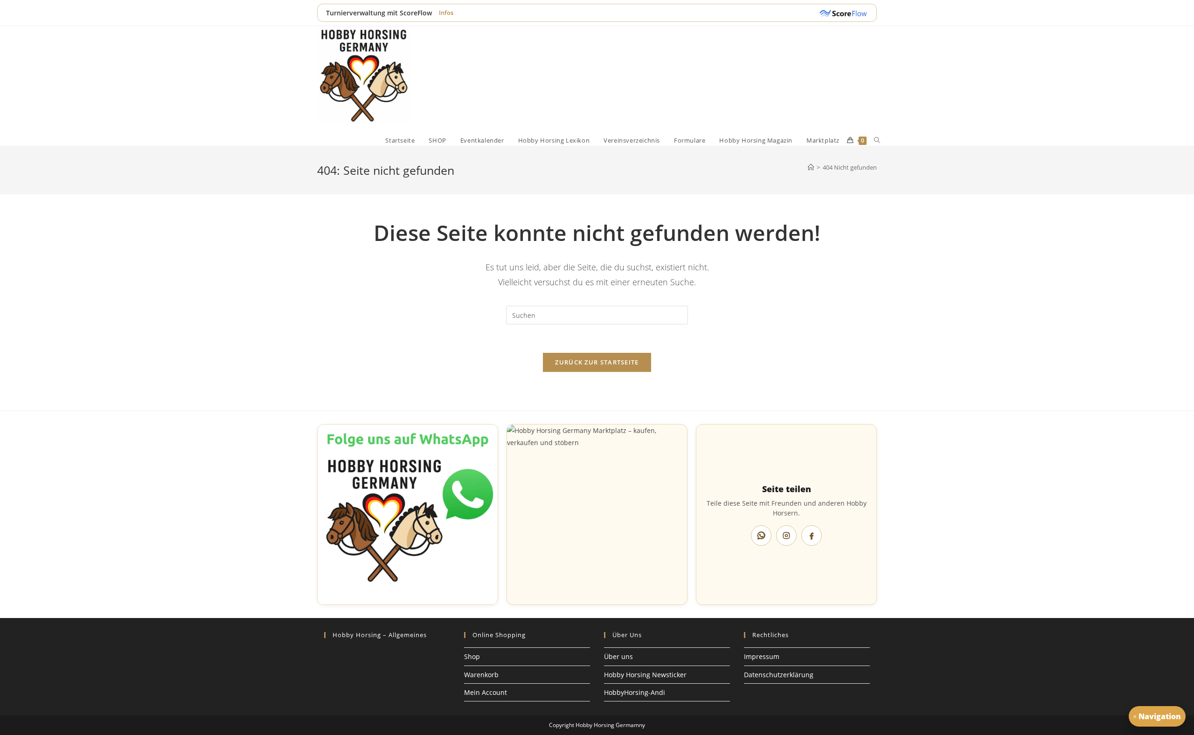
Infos (446, 12)
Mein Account (485, 692)
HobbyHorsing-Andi (634, 692)
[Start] (811, 167)
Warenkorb (481, 674)
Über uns (618, 656)
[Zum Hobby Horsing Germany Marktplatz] (597, 514)
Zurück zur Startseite (597, 362)
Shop (472, 656)
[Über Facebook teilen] (811, 535)
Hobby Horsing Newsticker (645, 674)
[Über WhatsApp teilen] (761, 535)
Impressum (761, 656)
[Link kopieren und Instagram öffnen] (786, 535)
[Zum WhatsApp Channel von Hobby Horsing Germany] (408, 514)
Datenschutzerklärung (778, 674)
